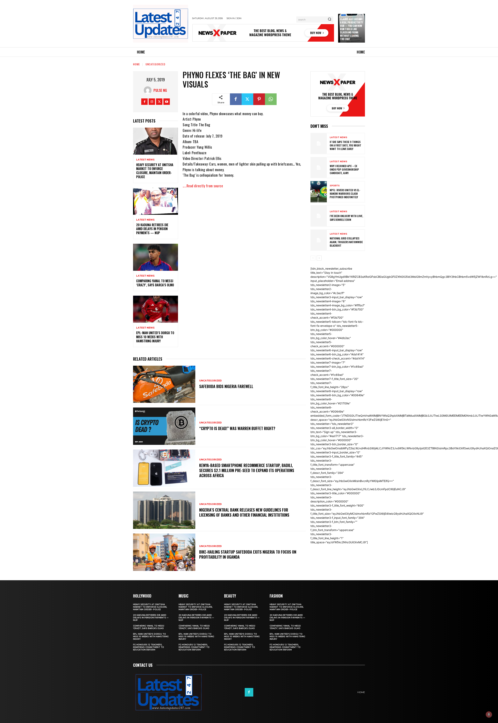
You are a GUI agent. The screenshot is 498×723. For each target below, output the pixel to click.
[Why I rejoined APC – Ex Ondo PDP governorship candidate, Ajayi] (318, 167)
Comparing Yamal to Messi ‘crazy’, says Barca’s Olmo (155, 283)
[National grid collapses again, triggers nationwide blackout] (318, 240)
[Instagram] (152, 101)
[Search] (329, 19)
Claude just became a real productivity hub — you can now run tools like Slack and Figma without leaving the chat (351, 29)
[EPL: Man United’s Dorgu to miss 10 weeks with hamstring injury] (155, 309)
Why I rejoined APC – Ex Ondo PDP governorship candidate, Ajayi (344, 169)
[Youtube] (166, 101)
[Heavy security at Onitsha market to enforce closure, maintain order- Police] (155, 141)
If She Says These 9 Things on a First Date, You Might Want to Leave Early (345, 145)
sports (335, 186)
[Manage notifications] (489, 714)
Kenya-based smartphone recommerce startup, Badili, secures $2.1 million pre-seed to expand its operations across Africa (246, 470)
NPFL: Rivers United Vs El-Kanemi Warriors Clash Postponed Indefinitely (345, 193)
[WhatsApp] (271, 99)
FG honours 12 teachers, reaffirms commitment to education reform (148, 647)
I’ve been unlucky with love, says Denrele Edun (346, 217)
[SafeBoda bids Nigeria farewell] (164, 384)
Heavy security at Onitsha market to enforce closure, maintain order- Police (154, 170)
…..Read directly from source (203, 185)
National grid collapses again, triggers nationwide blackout (346, 241)
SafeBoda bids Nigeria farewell (226, 386)
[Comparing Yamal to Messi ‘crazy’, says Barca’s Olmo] (155, 257)
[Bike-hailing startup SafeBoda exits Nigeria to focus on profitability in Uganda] (164, 552)
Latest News (145, 160)
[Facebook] (144, 101)
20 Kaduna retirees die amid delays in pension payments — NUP (152, 229)
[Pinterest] (259, 99)
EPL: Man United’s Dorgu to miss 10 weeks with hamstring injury (155, 336)
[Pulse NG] (148, 90)
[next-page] (319, 258)
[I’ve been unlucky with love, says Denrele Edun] (318, 215)
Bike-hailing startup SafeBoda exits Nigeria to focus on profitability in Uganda (247, 554)
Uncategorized (155, 64)
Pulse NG (160, 90)
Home (136, 64)
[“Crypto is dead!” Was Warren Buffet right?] (164, 426)
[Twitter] (159, 101)
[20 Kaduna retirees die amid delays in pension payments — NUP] (155, 201)
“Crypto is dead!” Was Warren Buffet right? (237, 428)
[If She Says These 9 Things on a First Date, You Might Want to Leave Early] (318, 143)
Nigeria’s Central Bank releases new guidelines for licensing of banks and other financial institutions (244, 512)
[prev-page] (312, 258)
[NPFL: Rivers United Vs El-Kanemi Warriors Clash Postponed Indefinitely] (318, 191)
